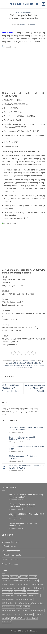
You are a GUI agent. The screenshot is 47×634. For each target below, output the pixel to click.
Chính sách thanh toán (11, 551)
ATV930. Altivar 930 (9, 588)
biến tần (27, 588)
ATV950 (20, 588)
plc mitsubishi (39, 614)
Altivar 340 (23, 577)
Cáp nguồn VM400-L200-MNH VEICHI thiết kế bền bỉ (26, 448)
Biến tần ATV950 (7, 599)
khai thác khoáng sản (37, 610)
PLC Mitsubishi (23, 4)
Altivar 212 (14, 577)
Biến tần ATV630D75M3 (26, 363)
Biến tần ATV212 (20, 592)
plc (16, 614)
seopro (32, 25)
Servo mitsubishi (32, 618)
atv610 (26, 584)
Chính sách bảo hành (10, 542)
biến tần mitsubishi (37, 603)
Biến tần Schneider (23, 12)
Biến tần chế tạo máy (9, 603)
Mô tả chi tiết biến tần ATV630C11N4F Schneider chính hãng (11, 388)
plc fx (20, 614)
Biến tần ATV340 (7, 596)
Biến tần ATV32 (38, 588)
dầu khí (19, 607)
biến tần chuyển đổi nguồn (24, 599)
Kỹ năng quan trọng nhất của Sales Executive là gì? (23, 457)
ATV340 (19, 584)
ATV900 (40, 584)
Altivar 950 (5, 581)
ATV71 (35, 581)
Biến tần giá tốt (24, 603)
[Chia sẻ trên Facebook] (17, 353)
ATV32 (29, 581)
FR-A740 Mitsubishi (8, 610)
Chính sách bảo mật (10, 560)
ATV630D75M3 (8, 33)
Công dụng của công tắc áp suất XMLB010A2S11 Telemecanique (22, 438)
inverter (25, 610)
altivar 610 (32, 577)
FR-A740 (27, 607)
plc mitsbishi (29, 614)
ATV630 (33, 584)
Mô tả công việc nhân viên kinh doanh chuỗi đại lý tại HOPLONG (26, 467)
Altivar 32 (5, 577)
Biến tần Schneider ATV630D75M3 (32, 365)
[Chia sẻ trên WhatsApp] (13, 353)
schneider (5, 618)
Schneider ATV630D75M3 (23, 368)
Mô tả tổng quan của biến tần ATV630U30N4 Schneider (35, 388)
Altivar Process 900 (18, 581)
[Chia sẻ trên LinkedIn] (34, 353)
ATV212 (5, 584)
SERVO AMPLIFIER (18, 618)
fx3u (19, 610)
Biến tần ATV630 (21, 596)
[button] (3, 4)
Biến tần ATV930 (34, 596)
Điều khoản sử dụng (10, 564)
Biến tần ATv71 (7, 592)
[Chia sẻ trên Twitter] (21, 353)
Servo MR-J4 (6, 622)
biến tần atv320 (33, 592)
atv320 (12, 584)
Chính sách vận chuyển (11, 555)
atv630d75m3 (13, 363)
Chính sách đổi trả (9, 546)
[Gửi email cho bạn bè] (25, 353)
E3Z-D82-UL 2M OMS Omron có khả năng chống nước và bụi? (26, 428)
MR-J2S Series (7, 614)
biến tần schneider (8, 607)
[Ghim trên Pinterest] (30, 353)
